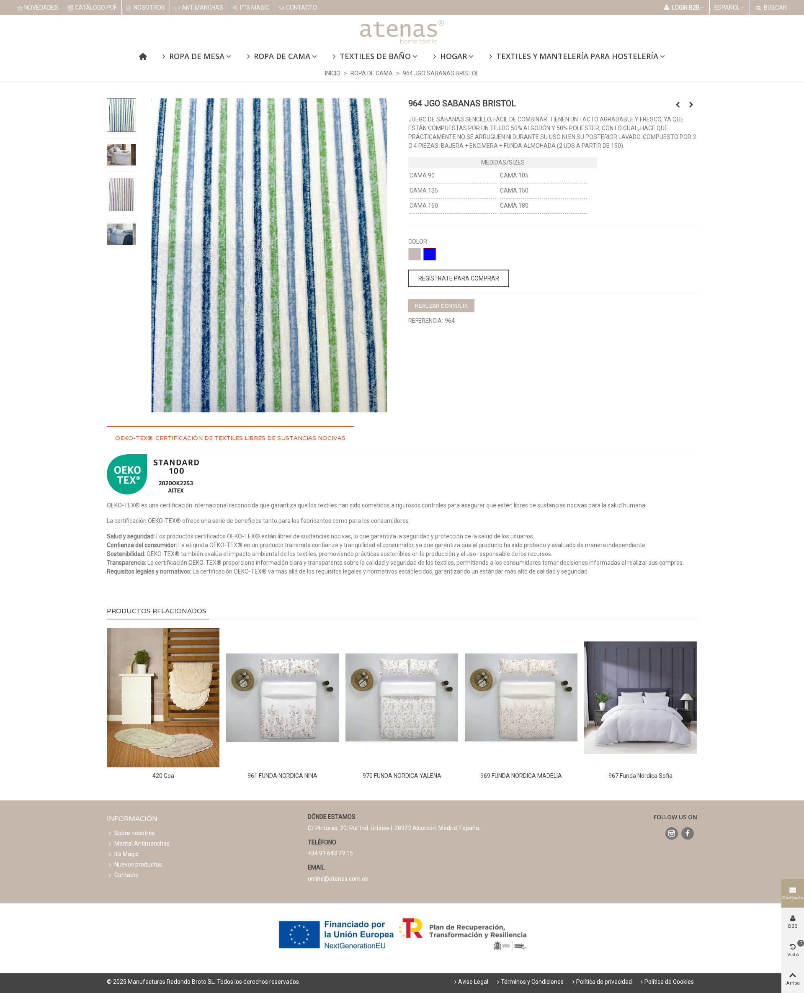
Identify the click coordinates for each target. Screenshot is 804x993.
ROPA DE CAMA (282, 56)
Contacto (126, 875)
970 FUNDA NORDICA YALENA (402, 775)
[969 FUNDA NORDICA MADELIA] (521, 698)
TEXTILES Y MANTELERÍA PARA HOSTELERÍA (577, 56)
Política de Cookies (669, 981)
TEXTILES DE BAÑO (375, 56)
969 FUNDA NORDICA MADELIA (521, 775)
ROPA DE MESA (196, 56)
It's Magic (126, 854)
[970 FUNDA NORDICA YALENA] (401, 698)
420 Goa (163, 775)
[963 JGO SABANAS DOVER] (677, 104)
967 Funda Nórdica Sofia (640, 775)
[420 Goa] (163, 698)
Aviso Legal (473, 981)
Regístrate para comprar (458, 278)
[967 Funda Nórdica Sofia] (640, 698)
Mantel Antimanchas (142, 843)
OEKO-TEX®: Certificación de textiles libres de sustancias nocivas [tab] (230, 438)
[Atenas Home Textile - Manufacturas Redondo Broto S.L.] (402, 32)
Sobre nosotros (134, 833)
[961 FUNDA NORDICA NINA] (282, 698)
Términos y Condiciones (532, 981)
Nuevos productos (138, 864)
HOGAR (453, 56)
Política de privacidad (604, 981)
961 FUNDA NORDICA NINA (282, 775)
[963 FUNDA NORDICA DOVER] (691, 104)
